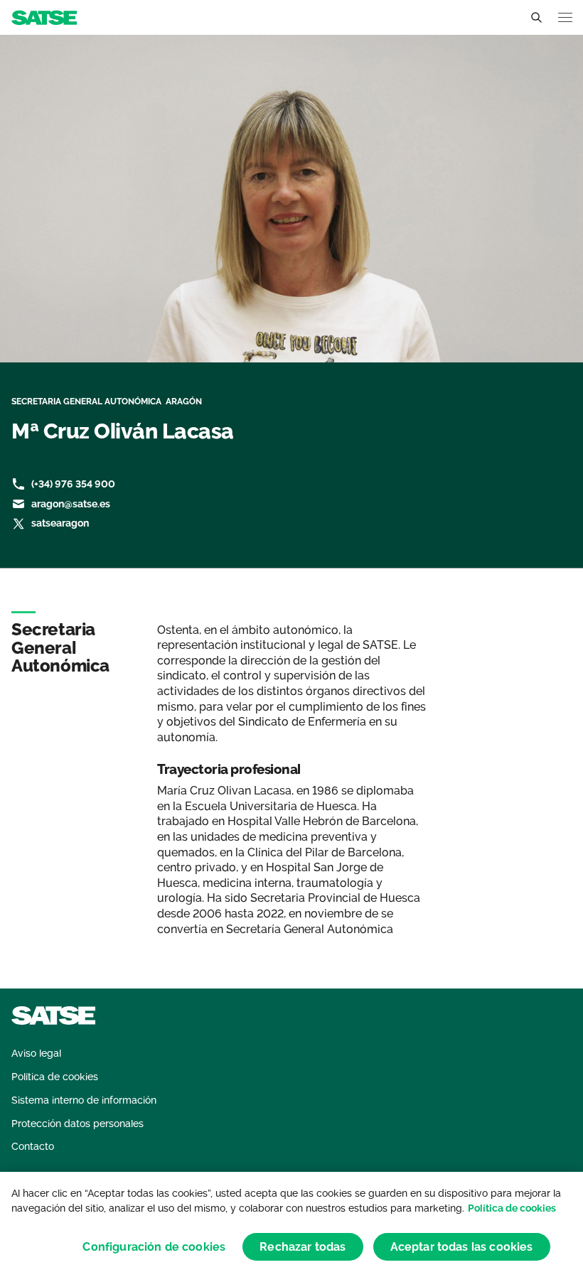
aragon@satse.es (70, 504)
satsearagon (60, 523)
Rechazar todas (303, 1247)
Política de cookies (512, 1208)
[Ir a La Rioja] (44, 16)
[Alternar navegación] (565, 17)
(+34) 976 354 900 (73, 484)
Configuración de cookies (153, 1247)
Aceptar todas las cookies (461, 1247)
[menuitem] (36, 1053)
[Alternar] (536, 17)
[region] (291, 1227)
